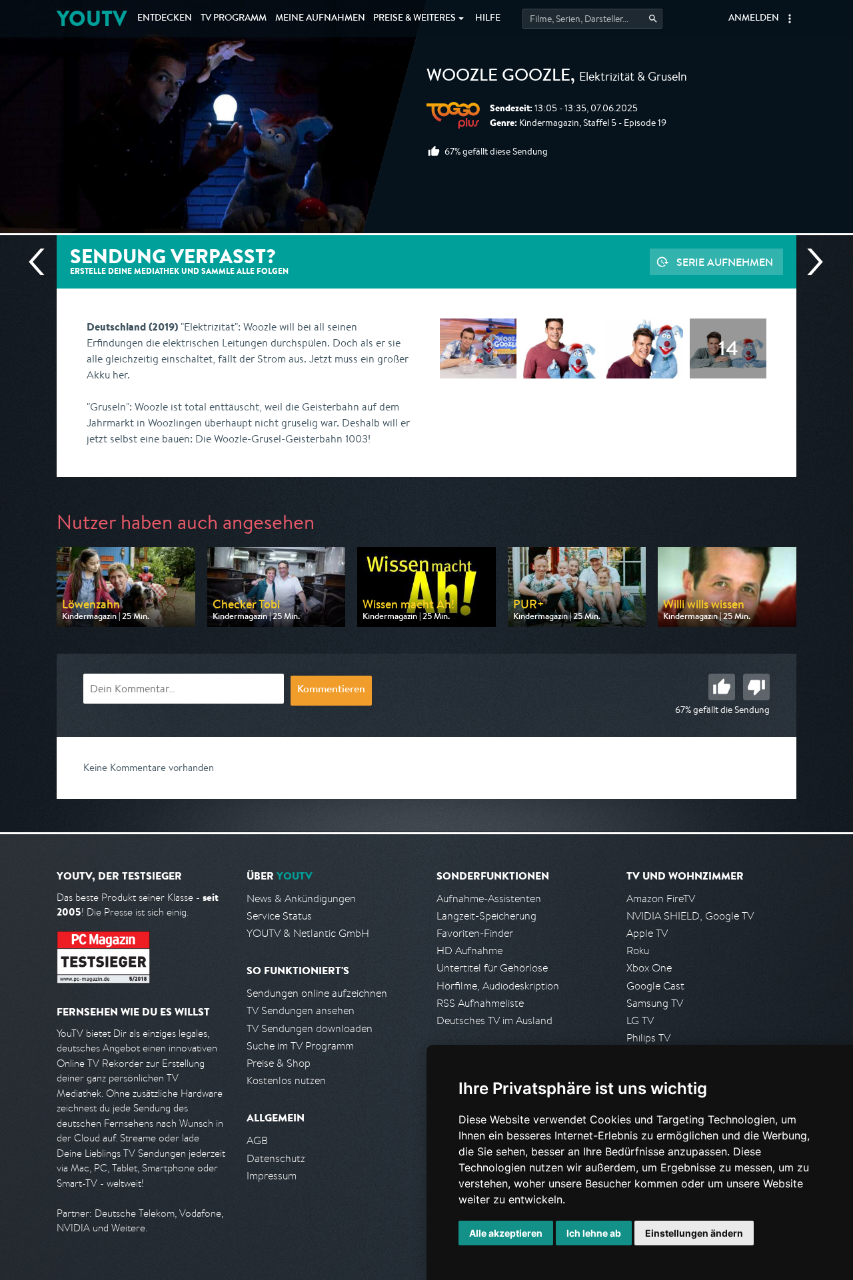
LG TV (640, 1020)
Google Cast (655, 986)
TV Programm (234, 18)
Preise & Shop (279, 1063)
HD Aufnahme (469, 951)
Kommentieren (331, 690)
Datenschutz (276, 1158)
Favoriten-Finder (474, 933)
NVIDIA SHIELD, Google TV (690, 916)
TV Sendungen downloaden (310, 1028)
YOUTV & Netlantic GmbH (308, 933)
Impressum (272, 1176)
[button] (789, 18)
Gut (721, 687)
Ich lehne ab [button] (593, 1233)
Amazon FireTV (660, 899)
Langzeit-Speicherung (486, 916)
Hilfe (487, 18)
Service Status (279, 916)
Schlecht (756, 687)
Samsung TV (654, 1003)
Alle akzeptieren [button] (505, 1233)
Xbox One (649, 968)
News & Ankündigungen (301, 899)
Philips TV (648, 1038)
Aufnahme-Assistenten (488, 899)
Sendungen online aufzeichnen (317, 993)
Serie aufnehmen (724, 262)
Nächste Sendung (809, 262)
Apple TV (647, 933)
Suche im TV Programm (300, 1046)
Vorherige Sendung (42, 262)
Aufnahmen (320, 18)
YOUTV (92, 18)
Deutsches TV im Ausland (494, 1020)
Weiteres (414, 18)
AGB (257, 1140)
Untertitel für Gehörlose (492, 968)
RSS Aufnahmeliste (480, 1003)
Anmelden (753, 18)
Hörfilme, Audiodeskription (497, 986)
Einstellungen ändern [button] (694, 1233)
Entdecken (164, 18)
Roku (637, 951)
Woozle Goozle (498, 77)
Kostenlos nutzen (286, 1080)
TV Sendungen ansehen (301, 1010)
